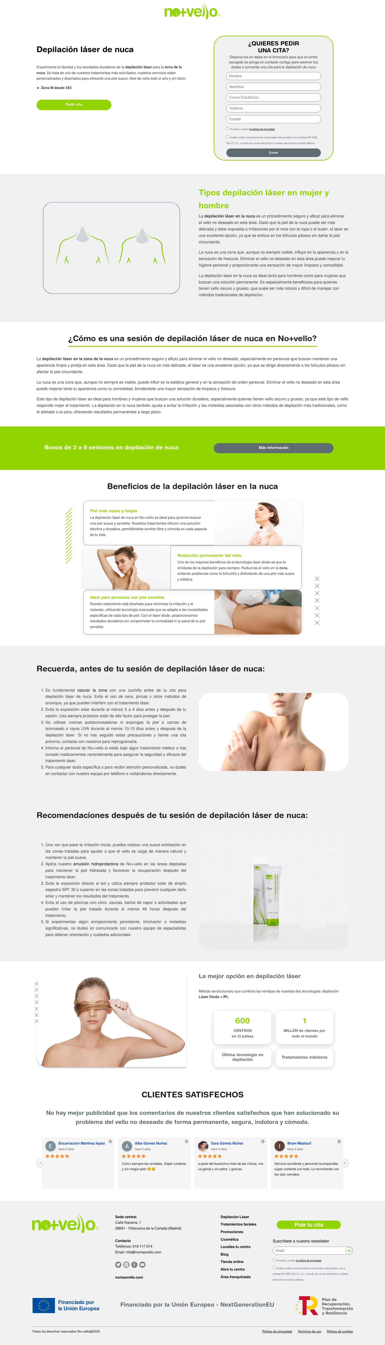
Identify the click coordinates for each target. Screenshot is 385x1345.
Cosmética (230, 1239)
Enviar (273, 152)
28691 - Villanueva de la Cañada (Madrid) (148, 1228)
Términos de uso (309, 1331)
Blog (225, 1254)
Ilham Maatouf (299, 1143)
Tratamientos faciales (238, 1224)
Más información (274, 448)
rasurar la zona (92, 690)
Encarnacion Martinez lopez (81, 1143)
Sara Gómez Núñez (227, 1143)
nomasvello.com (129, 1277)
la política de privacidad (262, 129)
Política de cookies (340, 1331)
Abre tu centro (233, 1269)
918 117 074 (142, 1246)
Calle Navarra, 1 (128, 1222)
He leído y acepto (252, 129)
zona (283, 568)
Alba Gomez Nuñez (151, 1143)
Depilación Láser (235, 1217)
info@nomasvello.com (143, 1252)
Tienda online (232, 1261)
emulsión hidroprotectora (95, 863)
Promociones (232, 1231)
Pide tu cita (309, 1224)
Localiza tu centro (236, 1246)
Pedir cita (74, 105)
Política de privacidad (277, 1331)
